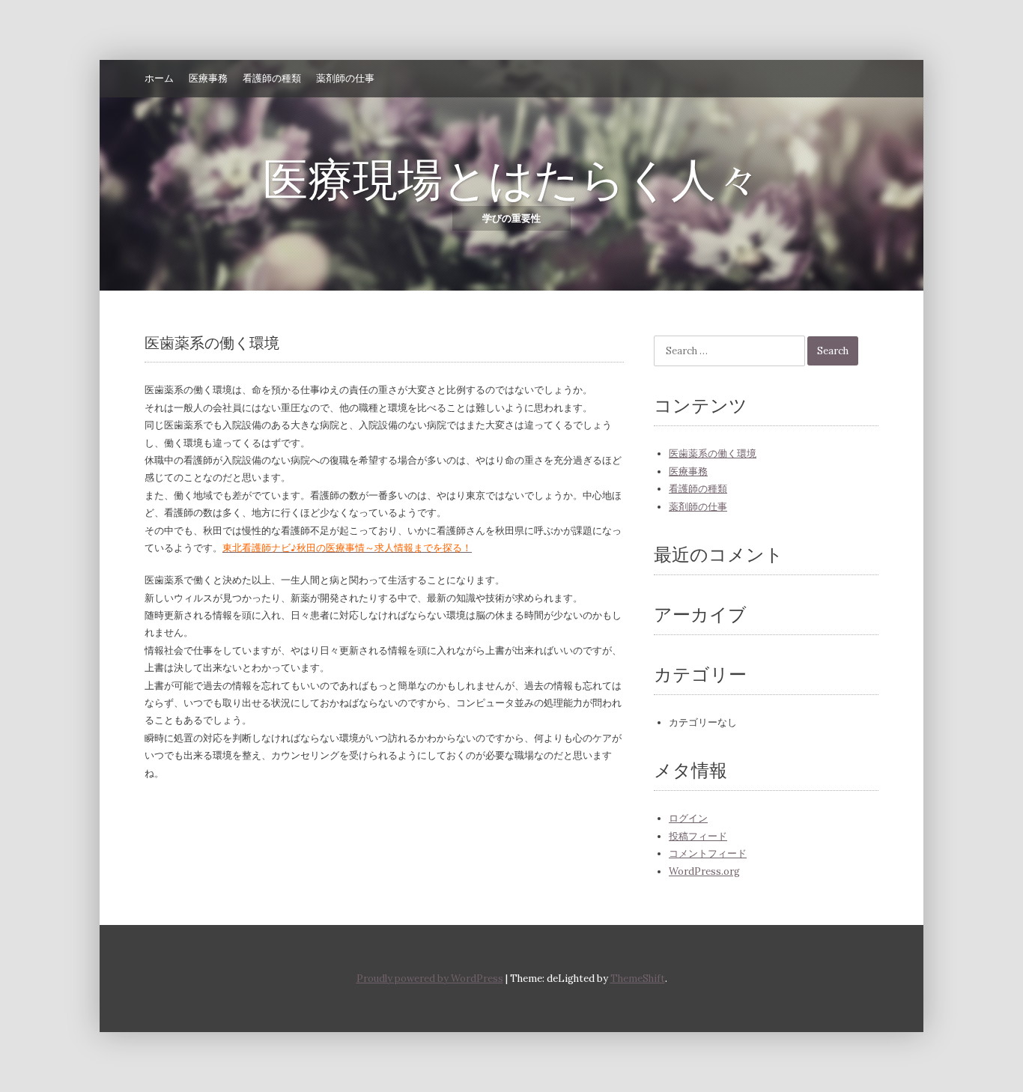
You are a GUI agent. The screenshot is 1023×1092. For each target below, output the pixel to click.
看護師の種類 (272, 78)
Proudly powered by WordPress (429, 978)
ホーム (159, 78)
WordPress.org (704, 871)
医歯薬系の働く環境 (712, 453)
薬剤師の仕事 (345, 78)
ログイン (688, 818)
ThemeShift (637, 978)
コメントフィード (708, 853)
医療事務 (208, 78)
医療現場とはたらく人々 (512, 179)
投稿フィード (698, 836)
